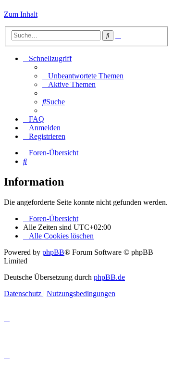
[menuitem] (83, 76)
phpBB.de (109, 277)
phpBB (53, 252)
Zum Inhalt (20, 14)
